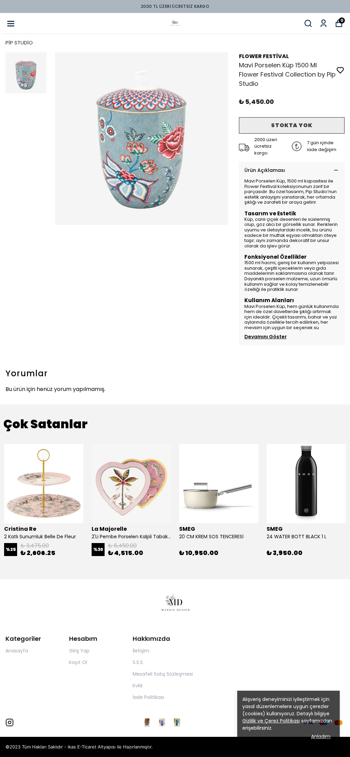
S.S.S (138, 662)
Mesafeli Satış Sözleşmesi (163, 674)
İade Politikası (148, 697)
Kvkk (138, 685)
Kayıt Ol (78, 662)
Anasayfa (16, 650)
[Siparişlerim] (323, 23)
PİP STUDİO (19, 42)
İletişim (141, 650)
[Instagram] (9, 722)
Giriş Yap (79, 650)
